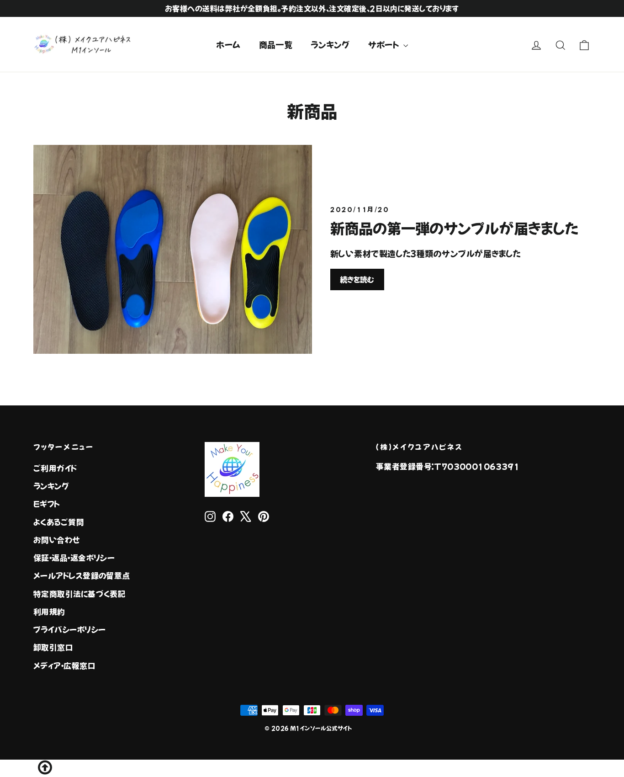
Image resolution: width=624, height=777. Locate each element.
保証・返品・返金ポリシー (74, 557)
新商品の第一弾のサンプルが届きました (454, 228)
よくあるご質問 (58, 521)
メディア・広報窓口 (64, 665)
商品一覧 (276, 44)
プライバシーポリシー (69, 629)
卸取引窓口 (53, 647)
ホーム (228, 44)
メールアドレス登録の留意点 (81, 575)
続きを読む (357, 279)
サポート (384, 44)
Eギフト (46, 503)
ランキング (330, 44)
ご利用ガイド (55, 468)
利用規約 (49, 611)
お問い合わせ (56, 539)
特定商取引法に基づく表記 (79, 593)
